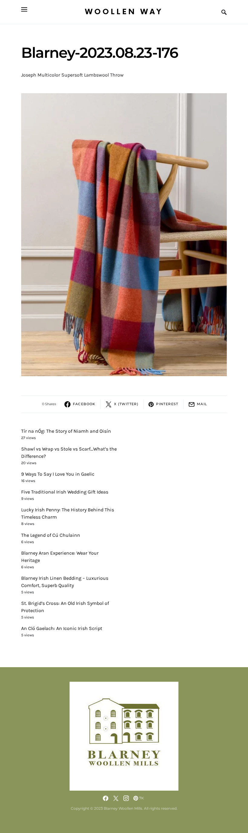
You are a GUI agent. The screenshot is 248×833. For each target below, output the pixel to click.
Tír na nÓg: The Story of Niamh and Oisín (66, 431)
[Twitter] (116, 798)
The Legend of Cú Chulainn (50, 535)
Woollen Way (124, 12)
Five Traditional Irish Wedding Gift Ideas (64, 492)
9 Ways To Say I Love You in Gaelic (57, 474)
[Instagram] (126, 798)
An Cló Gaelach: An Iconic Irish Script (61, 628)
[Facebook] (105, 798)
